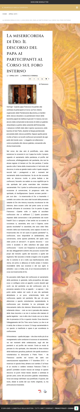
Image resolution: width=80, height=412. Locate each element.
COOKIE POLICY (73, 408)
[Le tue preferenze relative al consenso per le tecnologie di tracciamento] (76, 408)
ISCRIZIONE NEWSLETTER (39, 2)
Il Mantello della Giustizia (15, 7)
